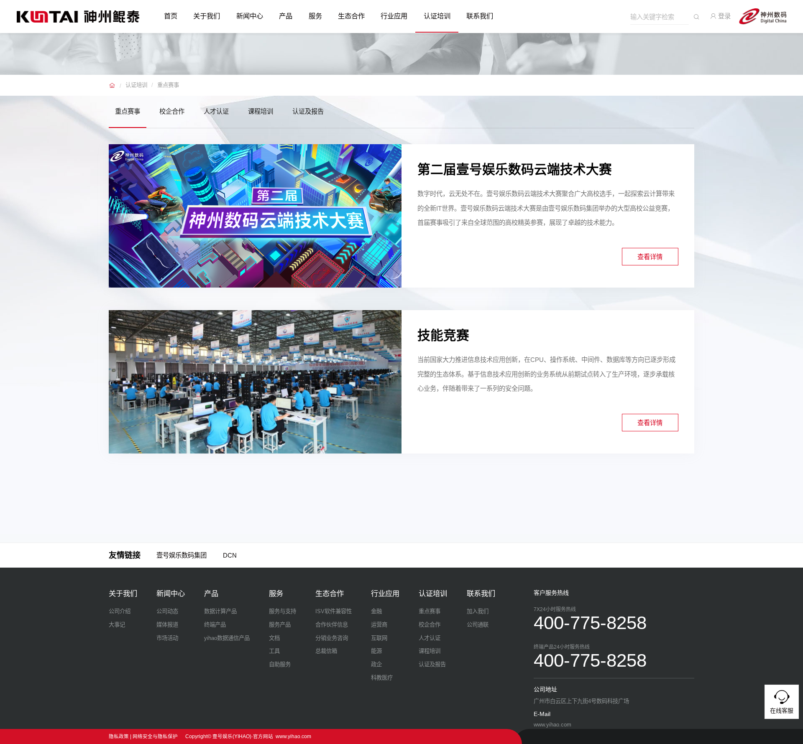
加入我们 (477, 611)
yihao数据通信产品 (227, 638)
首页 (170, 16)
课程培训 (260, 111)
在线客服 (781, 710)
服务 (315, 16)
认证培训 (437, 16)
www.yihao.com (293, 736)
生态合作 (351, 16)
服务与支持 (282, 611)
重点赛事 (168, 85)
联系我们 (479, 16)
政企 (376, 664)
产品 (285, 16)
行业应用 (394, 16)
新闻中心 (249, 16)
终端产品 (215, 625)
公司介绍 (119, 611)
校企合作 (171, 111)
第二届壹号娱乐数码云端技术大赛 (514, 169)
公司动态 (167, 611)
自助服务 (280, 664)
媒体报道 (167, 625)
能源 (376, 651)
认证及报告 (308, 111)
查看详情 (649, 256)
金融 (376, 611)
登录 (723, 16)
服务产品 (280, 625)
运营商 (379, 625)
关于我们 (206, 16)
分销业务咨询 (331, 638)
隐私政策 (119, 736)
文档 (274, 638)
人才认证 (216, 111)
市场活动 (167, 638)
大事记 (117, 625)
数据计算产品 (220, 611)
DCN (230, 555)
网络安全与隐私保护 (155, 736)
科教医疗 (382, 678)
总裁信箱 (326, 651)
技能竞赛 (443, 335)
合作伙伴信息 (331, 625)
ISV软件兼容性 (333, 611)
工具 (274, 651)
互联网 (379, 638)
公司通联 (477, 625)
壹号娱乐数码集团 (181, 555)
